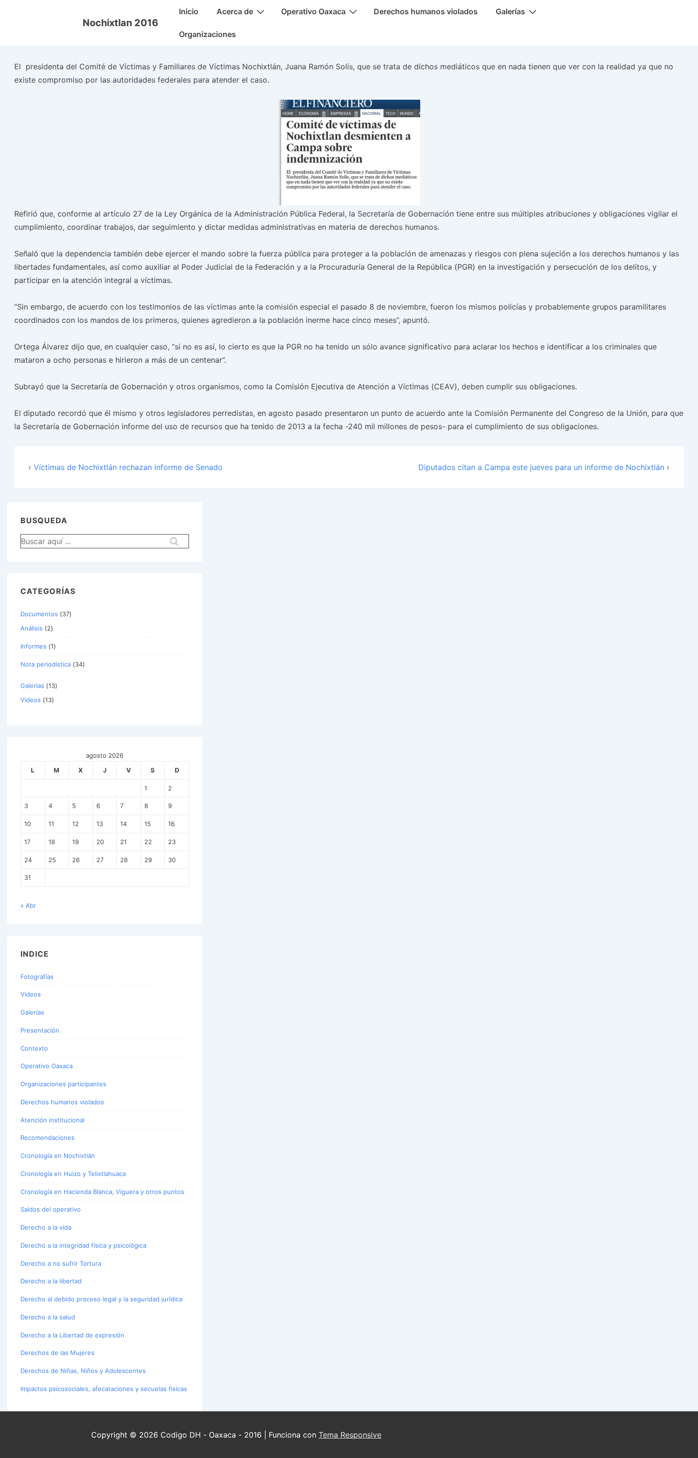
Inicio (188, 11)
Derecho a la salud (47, 1317)
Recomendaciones (47, 1137)
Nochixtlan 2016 (120, 22)
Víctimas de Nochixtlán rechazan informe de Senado (128, 467)
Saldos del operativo (50, 1209)
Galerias (32, 685)
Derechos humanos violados (426, 11)
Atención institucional (52, 1120)
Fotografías (37, 976)
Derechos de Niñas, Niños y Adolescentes (83, 1370)
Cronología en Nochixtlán (57, 1155)
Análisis (31, 628)
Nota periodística (45, 664)
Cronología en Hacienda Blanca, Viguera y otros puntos (102, 1191)
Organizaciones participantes (63, 1084)
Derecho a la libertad (51, 1281)
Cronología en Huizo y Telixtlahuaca (73, 1173)
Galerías (510, 11)
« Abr (28, 905)
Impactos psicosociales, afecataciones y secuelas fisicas (103, 1388)
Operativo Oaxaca (313, 11)
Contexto (34, 1048)
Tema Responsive (350, 1434)
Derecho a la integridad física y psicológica (83, 1245)
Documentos (39, 614)
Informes (33, 646)
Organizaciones (207, 34)
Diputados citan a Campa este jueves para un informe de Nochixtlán (541, 467)
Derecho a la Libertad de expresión (72, 1335)
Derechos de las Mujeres (57, 1352)
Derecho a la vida (45, 1227)
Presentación (39, 1030)
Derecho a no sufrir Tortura (60, 1263)
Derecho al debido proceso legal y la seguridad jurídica (101, 1299)
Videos (30, 700)
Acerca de (235, 11)
